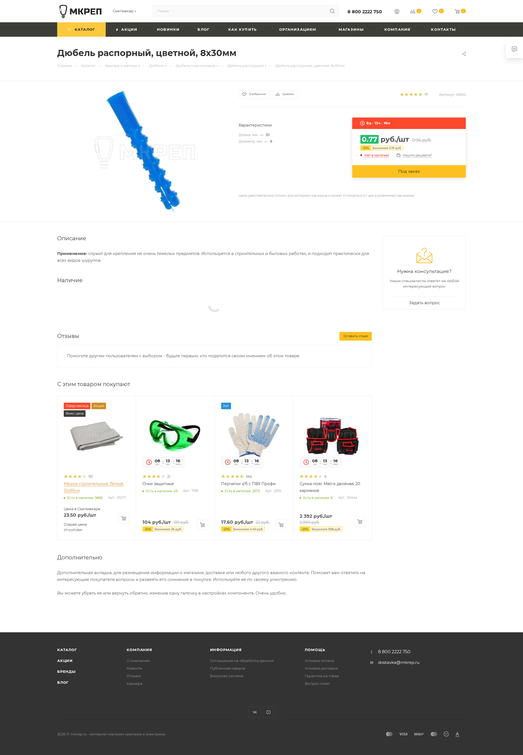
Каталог (67, 650)
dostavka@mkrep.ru (398, 662)
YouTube (268, 712)
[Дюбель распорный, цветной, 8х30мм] (143, 151)
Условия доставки (321, 668)
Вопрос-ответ (317, 683)
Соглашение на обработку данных (242, 660)
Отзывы (134, 676)
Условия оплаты (319, 660)
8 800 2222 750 (365, 11)
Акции (65, 660)
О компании (138, 660)
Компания (139, 650)
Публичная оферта (227, 668)
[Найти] (332, 11)
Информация (226, 650)
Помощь (315, 650)
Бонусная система (227, 676)
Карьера (134, 683)
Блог (63, 682)
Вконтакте (254, 712)
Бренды (66, 671)
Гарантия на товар (322, 676)
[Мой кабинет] (396, 12)
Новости (134, 668)
